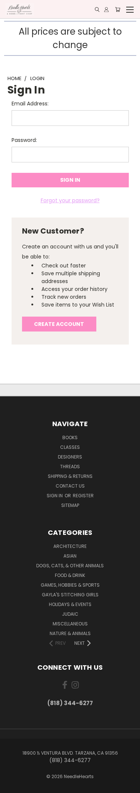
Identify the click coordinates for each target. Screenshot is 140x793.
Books (70, 437)
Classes (70, 447)
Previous (11, 785)
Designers (70, 457)
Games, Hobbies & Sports (70, 585)
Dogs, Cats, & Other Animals (70, 565)
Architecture (70, 546)
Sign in (55, 495)
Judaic (70, 614)
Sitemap (70, 505)
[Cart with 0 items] (117, 9)
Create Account (59, 324)
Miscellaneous (70, 624)
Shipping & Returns (70, 476)
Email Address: (30, 103)
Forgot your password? (70, 200)
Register (83, 495)
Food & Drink (70, 575)
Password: (24, 140)
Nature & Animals (70, 633)
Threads (70, 466)
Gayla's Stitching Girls (70, 594)
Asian (70, 556)
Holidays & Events (70, 604)
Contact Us (70, 486)
